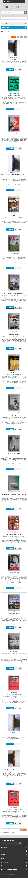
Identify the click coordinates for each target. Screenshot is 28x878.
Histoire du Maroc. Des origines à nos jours (14, 293)
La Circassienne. (14, 455)
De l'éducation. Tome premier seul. (14, 770)
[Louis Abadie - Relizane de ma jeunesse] (14, 602)
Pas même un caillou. (14, 135)
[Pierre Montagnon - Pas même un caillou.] (14, 123)
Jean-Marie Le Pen (14, 572)
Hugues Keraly (14, 331)
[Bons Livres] (14, 7)
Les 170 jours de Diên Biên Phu (14, 374)
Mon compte (4, 866)
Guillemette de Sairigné (14, 412)
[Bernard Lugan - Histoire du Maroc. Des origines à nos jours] (14, 282)
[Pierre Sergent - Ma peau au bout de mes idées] (14, 523)
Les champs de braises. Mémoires (14, 255)
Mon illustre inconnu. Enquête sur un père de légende (14, 414)
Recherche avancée (13, 15)
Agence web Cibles (15, 874)
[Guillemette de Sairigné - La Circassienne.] (14, 443)
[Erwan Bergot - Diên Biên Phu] (14, 204)
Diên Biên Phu (14, 215)
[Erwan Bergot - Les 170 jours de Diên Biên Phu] (14, 362)
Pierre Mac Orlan (14, 57)
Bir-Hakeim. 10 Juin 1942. (14, 95)
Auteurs (4, 23)
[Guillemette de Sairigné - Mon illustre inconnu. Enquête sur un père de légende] (14, 402)
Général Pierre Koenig (14, 93)
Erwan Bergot (14, 214)
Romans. (14, 59)
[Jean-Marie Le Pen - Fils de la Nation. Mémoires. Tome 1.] (14, 562)
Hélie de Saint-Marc (14, 253)
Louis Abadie (14, 612)
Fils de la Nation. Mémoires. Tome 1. (14, 574)
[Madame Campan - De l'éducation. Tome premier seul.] (14, 758)
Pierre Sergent (14, 532)
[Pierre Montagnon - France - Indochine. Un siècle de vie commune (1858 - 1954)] (14, 641)
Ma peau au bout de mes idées (14, 534)
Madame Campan (14, 768)
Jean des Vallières (14, 172)
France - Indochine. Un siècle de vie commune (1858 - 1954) (14, 653)
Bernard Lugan (14, 292)
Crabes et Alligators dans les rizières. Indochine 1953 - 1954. (14, 495)
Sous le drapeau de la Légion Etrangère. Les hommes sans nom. (14, 175)
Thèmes (3, 854)
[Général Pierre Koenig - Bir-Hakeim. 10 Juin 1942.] (14, 84)
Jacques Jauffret (14, 493)
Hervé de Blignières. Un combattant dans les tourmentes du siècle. (14, 333)
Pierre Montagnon (14, 133)
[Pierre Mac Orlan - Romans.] (14, 48)
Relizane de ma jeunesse (14, 613)
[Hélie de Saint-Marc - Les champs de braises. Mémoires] (14, 243)
